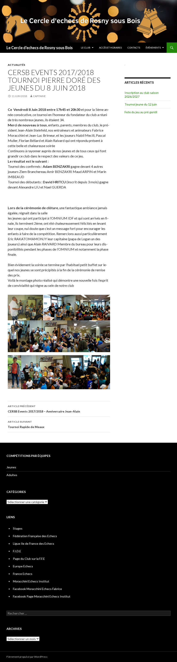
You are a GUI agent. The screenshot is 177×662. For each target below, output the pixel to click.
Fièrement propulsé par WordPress (26, 656)
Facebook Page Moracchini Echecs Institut (41, 596)
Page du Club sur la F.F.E (29, 558)
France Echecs (22, 574)
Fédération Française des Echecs (35, 536)
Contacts (133, 47)
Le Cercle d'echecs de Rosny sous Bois (39, 47)
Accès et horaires (110, 47)
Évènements (153, 47)
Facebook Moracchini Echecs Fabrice (37, 589)
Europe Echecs (23, 566)
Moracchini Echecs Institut (31, 581)
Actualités (16, 64)
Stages (17, 528)
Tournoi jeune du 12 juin (141, 104)
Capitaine (39, 96)
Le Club (85, 47)
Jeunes (11, 467)
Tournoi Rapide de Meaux (26, 424)
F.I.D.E (17, 551)
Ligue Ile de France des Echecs (33, 543)
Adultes (11, 475)
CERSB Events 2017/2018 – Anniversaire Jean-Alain (44, 409)
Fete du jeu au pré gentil (141, 112)
